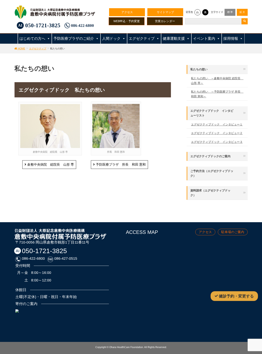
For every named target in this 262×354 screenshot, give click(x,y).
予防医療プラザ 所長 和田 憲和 (121, 164)
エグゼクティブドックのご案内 (210, 156)
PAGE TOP (256, 338)
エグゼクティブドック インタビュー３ (217, 141)
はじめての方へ (32, 38)
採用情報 (230, 38)
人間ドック (111, 38)
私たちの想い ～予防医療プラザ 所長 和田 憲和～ (217, 94)
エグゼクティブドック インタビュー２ (217, 133)
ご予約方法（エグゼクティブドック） (211, 173)
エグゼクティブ (142, 38)
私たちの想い (199, 69)
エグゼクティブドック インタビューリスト (211, 113)
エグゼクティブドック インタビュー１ (217, 124)
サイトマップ (165, 12)
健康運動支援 (174, 38)
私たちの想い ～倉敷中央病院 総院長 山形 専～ (217, 81)
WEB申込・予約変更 (126, 21)
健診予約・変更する (236, 296)
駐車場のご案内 (232, 232)
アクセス (127, 12)
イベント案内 (204, 38)
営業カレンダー (165, 21)
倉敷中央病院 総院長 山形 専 (50, 164)
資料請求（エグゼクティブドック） (210, 193)
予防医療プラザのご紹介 (73, 38)
